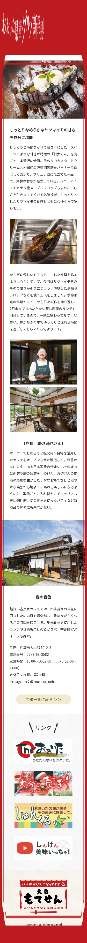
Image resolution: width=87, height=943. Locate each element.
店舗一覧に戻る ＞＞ (43, 699)
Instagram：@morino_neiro (33, 681)
